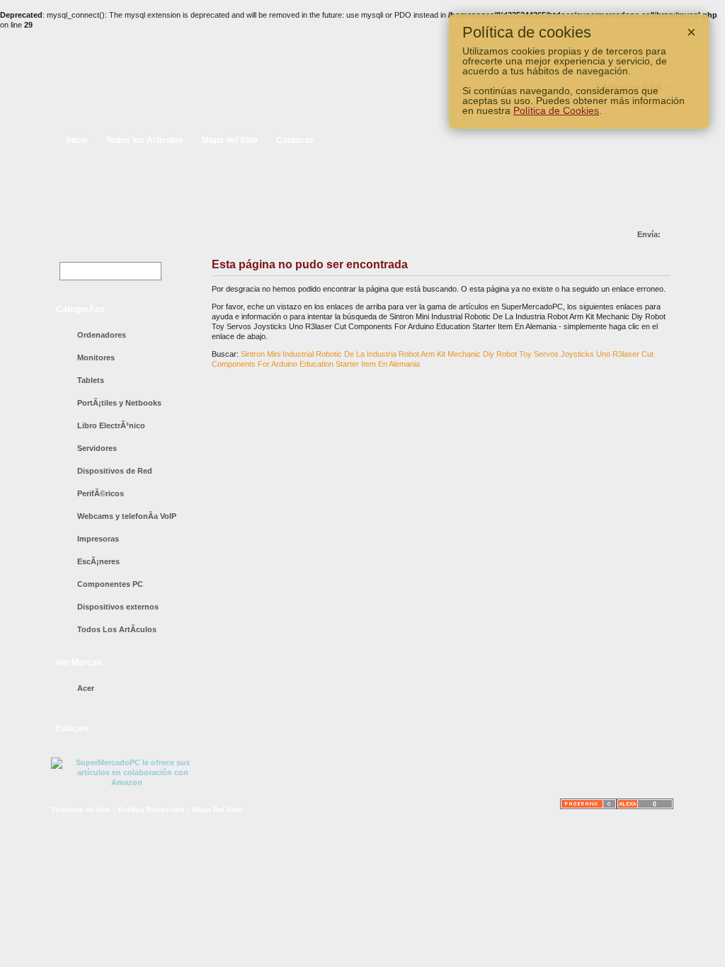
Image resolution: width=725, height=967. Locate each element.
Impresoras (98, 538)
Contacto (294, 140)
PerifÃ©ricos (100, 493)
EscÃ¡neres (98, 561)
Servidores (97, 448)
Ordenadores (101, 335)
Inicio (77, 140)
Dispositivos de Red (114, 471)
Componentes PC (110, 584)
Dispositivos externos (118, 606)
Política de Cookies (556, 110)
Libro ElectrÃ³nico (111, 425)
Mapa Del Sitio (217, 809)
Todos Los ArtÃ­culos (116, 629)
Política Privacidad (151, 809)
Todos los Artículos (144, 140)
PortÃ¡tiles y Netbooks (119, 403)
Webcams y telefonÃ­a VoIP (126, 516)
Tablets (90, 380)
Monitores (96, 357)
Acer (85, 688)
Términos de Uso (80, 809)
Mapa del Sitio (230, 140)
